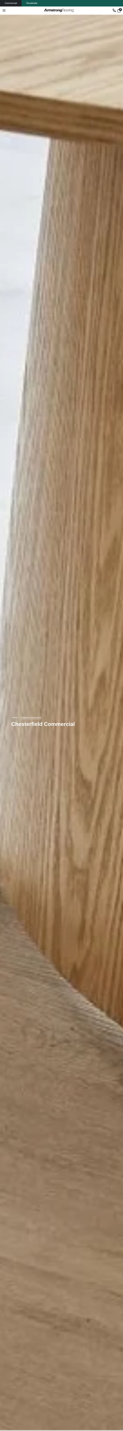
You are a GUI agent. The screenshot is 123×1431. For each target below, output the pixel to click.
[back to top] (116, 1398)
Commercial (11, 3)
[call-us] (114, 10)
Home (14, 718)
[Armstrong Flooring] (59, 10)
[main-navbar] (4, 10)
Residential (31, 3)
